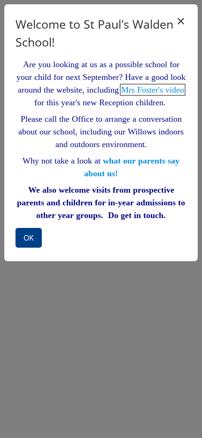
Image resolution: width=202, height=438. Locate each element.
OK (28, 238)
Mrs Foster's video (152, 89)
